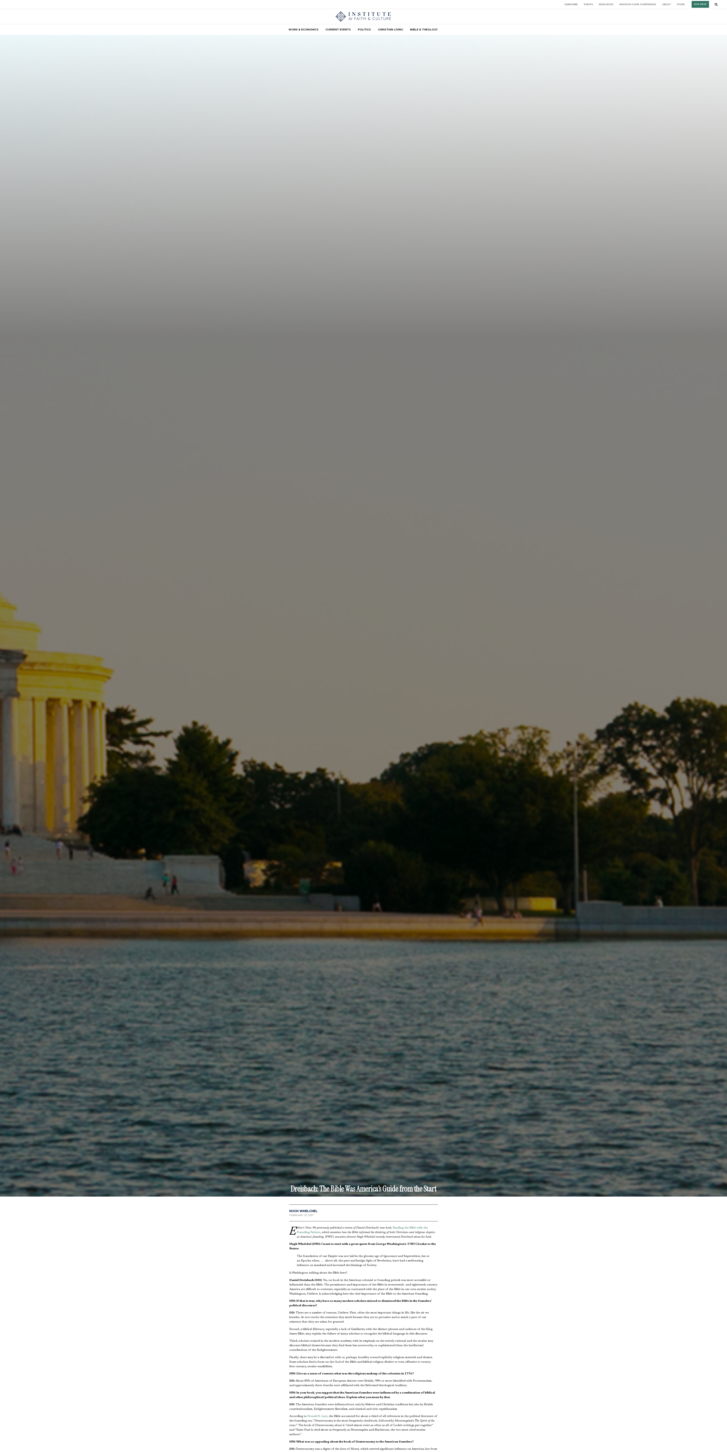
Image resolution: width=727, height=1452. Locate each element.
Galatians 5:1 (358, 1072)
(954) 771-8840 (294, 1334)
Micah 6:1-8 (346, 1039)
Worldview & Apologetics (307, 1144)
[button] (292, 1153)
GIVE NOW (388, 1335)
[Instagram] (454, 1333)
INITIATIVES (350, 1332)
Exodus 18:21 (306, 1055)
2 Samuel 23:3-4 (333, 1055)
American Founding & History (339, 1144)
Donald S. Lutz (317, 946)
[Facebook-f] (429, 1333)
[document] (363, 1402)
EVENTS (347, 1338)
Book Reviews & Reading (371, 1144)
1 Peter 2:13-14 (410, 1084)
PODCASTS (388, 1328)
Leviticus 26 (399, 1027)
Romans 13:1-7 (389, 1084)
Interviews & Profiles (398, 1144)
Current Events (287, 1279)
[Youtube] (467, 1333)
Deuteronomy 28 (425, 1027)
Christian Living (263, 1279)
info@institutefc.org (297, 1338)
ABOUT (347, 1325)
